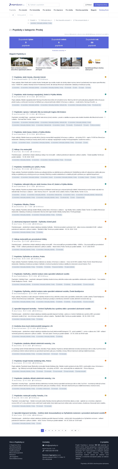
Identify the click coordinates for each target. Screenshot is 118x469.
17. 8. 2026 (33, 79)
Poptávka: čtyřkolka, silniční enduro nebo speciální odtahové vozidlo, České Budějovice (49, 291)
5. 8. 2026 (26, 169)
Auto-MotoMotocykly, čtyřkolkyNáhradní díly (54, 105)
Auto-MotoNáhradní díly (44, 125)
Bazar (15, 142)
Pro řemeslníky (35, 10)
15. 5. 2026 (28, 345)
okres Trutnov (18, 224)
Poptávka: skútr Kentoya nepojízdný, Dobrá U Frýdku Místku (38, 94)
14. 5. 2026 (28, 363)
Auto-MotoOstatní (59, 125)
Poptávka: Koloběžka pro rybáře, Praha (29, 167)
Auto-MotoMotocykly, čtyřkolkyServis (24, 125)
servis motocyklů (89, 284)
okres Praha (17, 151)
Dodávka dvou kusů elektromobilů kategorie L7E (33, 326)
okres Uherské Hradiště (20, 79)
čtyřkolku (40, 267)
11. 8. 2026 (31, 114)
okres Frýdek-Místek (20, 97)
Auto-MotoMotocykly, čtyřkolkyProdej (52, 87)
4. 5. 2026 (25, 398)
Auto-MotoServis (70, 194)
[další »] (78, 430)
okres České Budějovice (21, 276)
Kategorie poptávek (15, 449)
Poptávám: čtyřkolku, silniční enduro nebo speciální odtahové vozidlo (41, 274)
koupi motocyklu (69, 371)
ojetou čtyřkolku (70, 267)
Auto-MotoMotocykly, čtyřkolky (30, 87)
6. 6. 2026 (26, 241)
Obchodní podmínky (15, 447)
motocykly (60, 249)
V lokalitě (33, 20)
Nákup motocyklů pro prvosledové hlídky (30, 239)
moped (82, 87)
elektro (94, 177)
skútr (75, 87)
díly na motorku (96, 125)
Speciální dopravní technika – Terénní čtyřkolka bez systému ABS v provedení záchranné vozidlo (52, 309)
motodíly (70, 125)
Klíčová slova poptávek (16, 453)
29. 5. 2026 (27, 258)
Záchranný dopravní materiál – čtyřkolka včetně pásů (35, 222)
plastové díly (81, 197)
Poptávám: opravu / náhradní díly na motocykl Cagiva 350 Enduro (40, 112)
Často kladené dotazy (15, 458)
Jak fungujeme (13, 456)
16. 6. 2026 (28, 224)
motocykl (68, 87)
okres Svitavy (18, 345)
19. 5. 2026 (32, 328)
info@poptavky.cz (51, 445)
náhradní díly (97, 105)
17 (72, 430)
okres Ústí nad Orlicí (19, 114)
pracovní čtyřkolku (58, 267)
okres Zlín (16, 398)
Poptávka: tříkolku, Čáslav (24, 204)
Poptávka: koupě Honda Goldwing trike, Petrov (32, 361)
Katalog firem (104, 10)
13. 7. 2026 (32, 186)
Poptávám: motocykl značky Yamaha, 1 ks (30, 396)
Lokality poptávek (14, 451)
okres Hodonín (18, 363)
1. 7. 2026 (29, 206)
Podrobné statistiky (58, 50)
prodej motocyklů (81, 371)
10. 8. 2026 (32, 134)
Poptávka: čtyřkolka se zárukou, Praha (29, 256)
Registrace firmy (16, 445)
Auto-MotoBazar (25, 142)
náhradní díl (79, 125)
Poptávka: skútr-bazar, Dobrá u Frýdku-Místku (32, 132)
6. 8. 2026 (26, 151)
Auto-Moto (16, 87)
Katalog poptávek (21, 15)
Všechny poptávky (82, 10)
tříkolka (60, 215)
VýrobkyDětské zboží (44, 354)
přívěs (100, 177)
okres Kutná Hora (19, 206)
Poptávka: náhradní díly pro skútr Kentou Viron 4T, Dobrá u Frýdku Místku (43, 184)
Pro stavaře (23, 10)
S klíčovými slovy (45, 20)
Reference (12, 454)
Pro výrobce (47, 10)
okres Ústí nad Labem (20, 328)
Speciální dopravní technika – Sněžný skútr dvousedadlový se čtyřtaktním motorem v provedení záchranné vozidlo (59, 413)
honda (89, 87)
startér (87, 125)
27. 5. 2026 (34, 276)
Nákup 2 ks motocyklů (23, 149)
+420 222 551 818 (51, 451)
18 (75, 430)
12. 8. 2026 (32, 97)
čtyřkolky (40, 232)
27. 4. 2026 (28, 415)
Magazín (94, 10)
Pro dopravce (58, 10)
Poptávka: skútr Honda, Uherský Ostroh (30, 77)
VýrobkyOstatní (84, 177)
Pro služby (69, 10)
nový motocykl (58, 371)
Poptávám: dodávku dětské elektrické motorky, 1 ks (34, 343)
